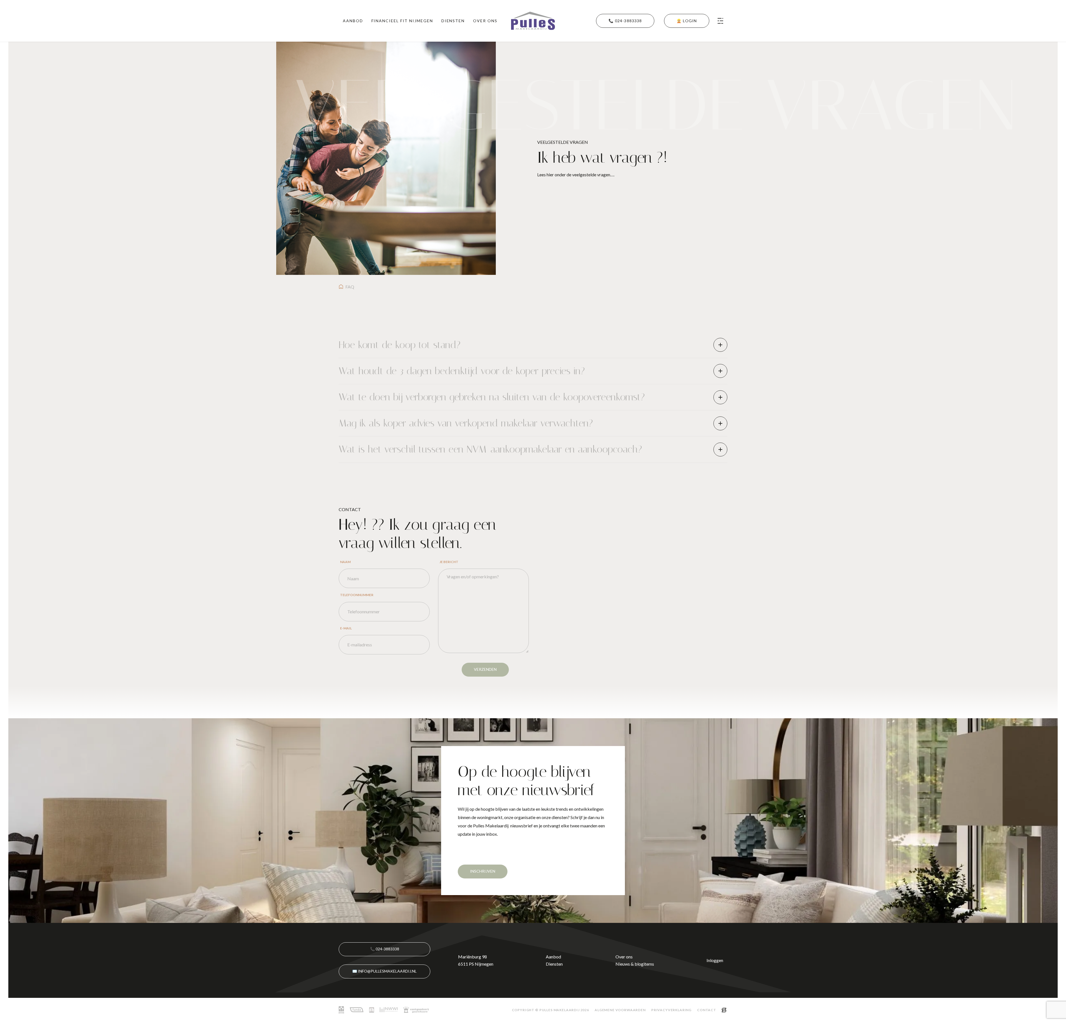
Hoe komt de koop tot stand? (400, 344)
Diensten (453, 20)
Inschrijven (482, 871)
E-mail (346, 628)
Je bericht (448, 562)
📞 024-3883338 (384, 948)
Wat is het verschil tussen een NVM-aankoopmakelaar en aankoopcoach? (490, 449)
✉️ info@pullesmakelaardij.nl (384, 971)
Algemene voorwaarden (620, 1010)
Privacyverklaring (671, 1010)
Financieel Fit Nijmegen (402, 20)
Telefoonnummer (356, 595)
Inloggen (715, 960)
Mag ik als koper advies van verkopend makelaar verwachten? (466, 423)
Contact (706, 1010)
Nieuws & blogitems (634, 963)
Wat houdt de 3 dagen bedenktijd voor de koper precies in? (462, 370)
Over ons (485, 20)
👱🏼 (687, 20)
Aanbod (353, 20)
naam (345, 562)
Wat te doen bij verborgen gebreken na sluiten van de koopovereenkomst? (492, 397)
